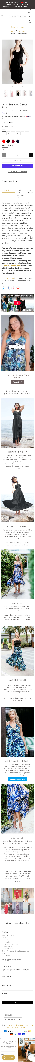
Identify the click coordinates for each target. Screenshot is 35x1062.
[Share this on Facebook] (8, 288)
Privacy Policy (7, 947)
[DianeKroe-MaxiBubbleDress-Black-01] (17, 62)
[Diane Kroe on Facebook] (5, 960)
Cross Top (9, 278)
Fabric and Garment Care (20, 194)
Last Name (6, 985)
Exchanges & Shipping (10, 944)
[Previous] (12, 87)
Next (22, 27)
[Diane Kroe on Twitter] (18, 960)
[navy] (18, 141)
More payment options (17, 172)
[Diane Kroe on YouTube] (20, 960)
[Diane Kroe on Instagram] (8, 960)
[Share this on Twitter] (3, 288)
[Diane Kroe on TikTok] (15, 960)
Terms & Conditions (9, 949)
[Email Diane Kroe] (3, 960)
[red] (4, 141)
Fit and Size (6, 942)
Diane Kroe (12, 1025)
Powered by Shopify (21, 1027)
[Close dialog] (0, 1038)
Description (8, 190)
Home (12, 31)
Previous (14, 27)
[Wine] (13, 141)
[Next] (22, 87)
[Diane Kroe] (17, 16)
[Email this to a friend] (18, 288)
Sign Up (17, 1002)
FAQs (4, 938)
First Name (6, 976)
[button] (17, 117)
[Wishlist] (30, 16)
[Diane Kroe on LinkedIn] (10, 960)
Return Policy (30, 191)
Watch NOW (17, 382)
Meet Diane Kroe (8, 935)
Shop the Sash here (17, 779)
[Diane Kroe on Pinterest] (13, 960)
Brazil (5, 149)
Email (4, 994)
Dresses (21, 31)
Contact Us (6, 955)
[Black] (8, 141)
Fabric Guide (6, 940)
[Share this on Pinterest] (13, 288)
